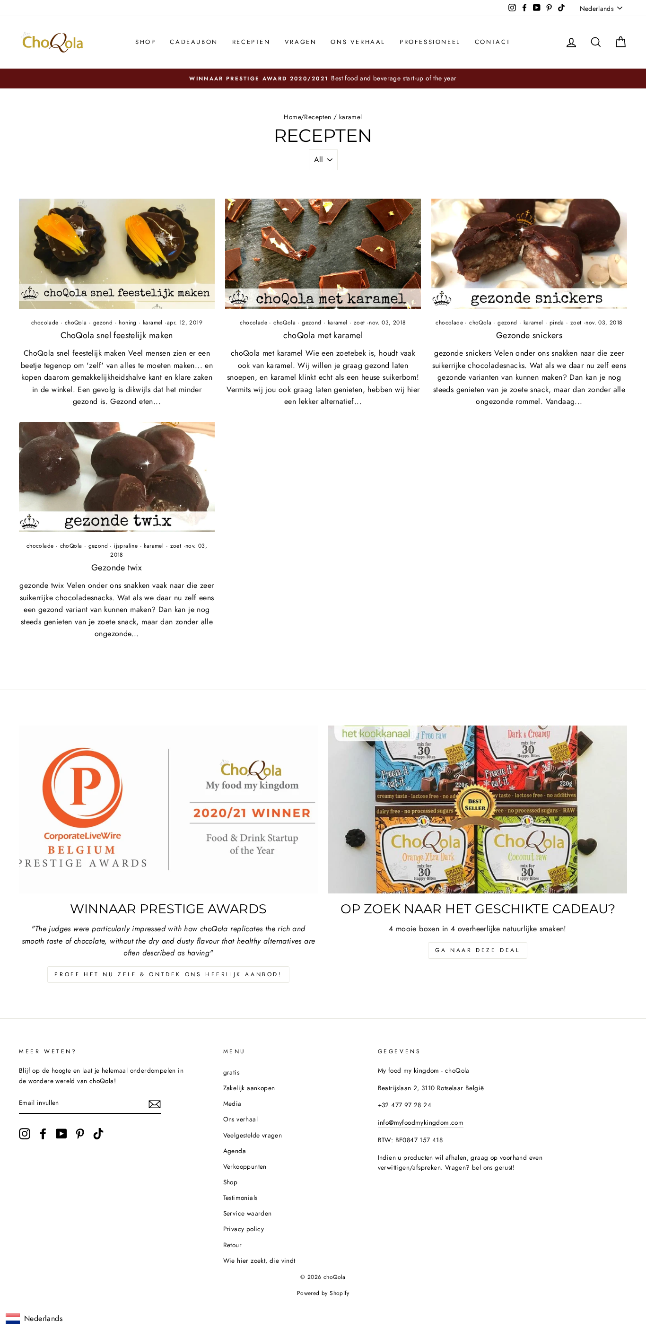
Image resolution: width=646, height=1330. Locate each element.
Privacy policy (243, 1229)
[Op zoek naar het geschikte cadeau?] (477, 810)
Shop (145, 41)
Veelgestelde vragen (252, 1135)
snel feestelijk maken (117, 335)
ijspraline (126, 546)
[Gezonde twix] (117, 477)
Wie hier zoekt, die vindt (259, 1260)
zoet (359, 322)
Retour (232, 1245)
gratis (231, 1072)
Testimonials (240, 1197)
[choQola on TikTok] (98, 1133)
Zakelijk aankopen (249, 1088)
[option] (323, 78)
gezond (103, 322)
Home (292, 117)
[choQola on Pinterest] (80, 1133)
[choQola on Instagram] (24, 1133)
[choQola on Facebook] (43, 1133)
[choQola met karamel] (323, 254)
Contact (493, 41)
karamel (153, 322)
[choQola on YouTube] (61, 1133)
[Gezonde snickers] (529, 254)
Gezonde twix (116, 567)
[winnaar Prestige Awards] (168, 810)
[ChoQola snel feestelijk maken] (117, 254)
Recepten (251, 41)
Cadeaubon (194, 41)
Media (232, 1103)
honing (127, 322)
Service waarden (247, 1213)
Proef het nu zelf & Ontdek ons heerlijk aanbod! (168, 974)
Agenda (234, 1150)
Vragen (301, 41)
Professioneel (430, 41)
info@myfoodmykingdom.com (421, 1122)
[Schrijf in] (154, 1103)
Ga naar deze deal (477, 950)
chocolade (45, 322)
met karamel (323, 335)
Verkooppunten (245, 1166)
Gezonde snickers (529, 335)
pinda (557, 322)
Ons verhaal (358, 41)
